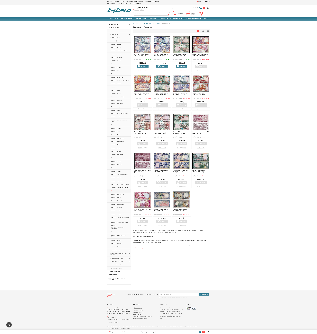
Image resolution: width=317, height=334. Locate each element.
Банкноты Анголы (116, 47)
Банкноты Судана (116, 197)
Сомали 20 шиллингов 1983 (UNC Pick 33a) (160, 132)
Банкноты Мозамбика (117, 154)
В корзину (144, 66)
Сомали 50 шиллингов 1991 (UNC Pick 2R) (180, 210)
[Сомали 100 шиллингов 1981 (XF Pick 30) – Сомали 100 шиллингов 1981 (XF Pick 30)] (162, 161)
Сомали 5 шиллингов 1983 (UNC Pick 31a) (142, 171)
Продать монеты (122, 3)
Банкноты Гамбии (116, 67)
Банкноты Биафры (116, 54)
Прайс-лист (148, 1)
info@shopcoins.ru (139, 10)
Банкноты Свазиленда (117, 177)
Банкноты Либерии (116, 128)
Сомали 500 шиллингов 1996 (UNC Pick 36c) (161, 93)
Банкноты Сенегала (116, 181)
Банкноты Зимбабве (116, 100)
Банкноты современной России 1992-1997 (118, 254)
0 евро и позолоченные (116, 268)
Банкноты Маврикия (116, 134)
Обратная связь (138, 1)
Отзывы (138, 3)
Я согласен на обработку (173, 297)
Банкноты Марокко (116, 151)
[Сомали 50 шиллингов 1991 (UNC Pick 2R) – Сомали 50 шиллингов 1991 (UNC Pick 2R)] (181, 199)
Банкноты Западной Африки (118, 97)
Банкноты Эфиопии (116, 243)
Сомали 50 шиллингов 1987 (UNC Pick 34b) (199, 93)
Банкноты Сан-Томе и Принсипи (119, 174)
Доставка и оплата (119, 1)
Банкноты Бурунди (116, 60)
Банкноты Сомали (116, 191)
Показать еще (138, 248)
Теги (205, 18)
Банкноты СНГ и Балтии (116, 261)
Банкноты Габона (116, 64)
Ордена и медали (141, 18)
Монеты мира (113, 18)
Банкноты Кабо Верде (117, 103)
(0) (142, 59)
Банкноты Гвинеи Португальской (120, 80)
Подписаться (204, 294)
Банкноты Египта (115, 87)
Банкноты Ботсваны (116, 57)
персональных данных (180, 297)
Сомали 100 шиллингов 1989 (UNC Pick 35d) (180, 93)
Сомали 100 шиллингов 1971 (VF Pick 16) (161, 210)
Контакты (109, 1)
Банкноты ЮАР (115, 246)
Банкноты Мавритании (117, 138)
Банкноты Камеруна (116, 107)
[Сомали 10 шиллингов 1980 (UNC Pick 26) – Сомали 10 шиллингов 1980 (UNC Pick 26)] (200, 161)
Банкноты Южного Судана (118, 200)
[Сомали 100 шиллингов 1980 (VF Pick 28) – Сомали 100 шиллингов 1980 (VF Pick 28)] (181, 161)
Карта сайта (155, 1)
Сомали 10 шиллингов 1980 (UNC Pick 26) (199, 171)
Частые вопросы (111, 3)
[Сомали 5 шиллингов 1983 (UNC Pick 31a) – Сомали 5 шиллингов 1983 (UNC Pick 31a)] (142, 161)
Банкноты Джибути (116, 83)
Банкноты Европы (115, 250)
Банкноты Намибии (116, 158)
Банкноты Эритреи (116, 240)
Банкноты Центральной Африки (119, 222)
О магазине (132, 3)
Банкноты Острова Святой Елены (120, 184)
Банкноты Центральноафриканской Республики (118, 227)
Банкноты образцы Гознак (117, 264)
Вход (199, 1)
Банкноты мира (126, 18)
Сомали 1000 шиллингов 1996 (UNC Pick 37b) (200, 54)
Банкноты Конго (115, 116)
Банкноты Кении (115, 110)
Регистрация (206, 1)
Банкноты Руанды (116, 171)
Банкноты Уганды (116, 214)
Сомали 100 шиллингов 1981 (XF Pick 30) (161, 171)
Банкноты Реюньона (116, 164)
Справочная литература (194, 18)
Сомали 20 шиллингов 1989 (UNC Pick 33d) (141, 132)
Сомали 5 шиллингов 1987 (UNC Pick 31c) (200, 132)
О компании (129, 1)
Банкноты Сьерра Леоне (117, 204)
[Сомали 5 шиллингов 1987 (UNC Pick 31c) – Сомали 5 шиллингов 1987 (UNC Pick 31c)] (201, 122)
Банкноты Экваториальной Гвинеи (118, 236)
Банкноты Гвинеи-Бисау (117, 77)
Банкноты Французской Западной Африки (120, 218)
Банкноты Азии (114, 34)
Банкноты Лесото (116, 125)
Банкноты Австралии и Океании (118, 31)
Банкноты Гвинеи (115, 74)
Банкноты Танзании (116, 207)
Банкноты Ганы (115, 70)
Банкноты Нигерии (116, 161)
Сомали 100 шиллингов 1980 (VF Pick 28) (180, 171)
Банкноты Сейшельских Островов (120, 187)
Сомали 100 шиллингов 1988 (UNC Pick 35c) (141, 54)
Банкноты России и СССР (116, 258)
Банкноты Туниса (115, 210)
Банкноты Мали (115, 148)
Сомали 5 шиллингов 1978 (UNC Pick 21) (142, 210)
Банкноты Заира (115, 90)
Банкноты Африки (115, 41)
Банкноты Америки (115, 37)
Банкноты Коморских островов (119, 113)
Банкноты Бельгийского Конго (119, 50)
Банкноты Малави (116, 144)
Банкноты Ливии (115, 131)
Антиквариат (153, 18)
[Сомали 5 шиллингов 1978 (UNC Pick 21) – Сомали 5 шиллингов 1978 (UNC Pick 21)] (142, 199)
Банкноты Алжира (116, 44)
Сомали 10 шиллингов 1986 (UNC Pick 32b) (180, 132)
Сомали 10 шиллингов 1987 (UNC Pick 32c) (180, 54)
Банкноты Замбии (116, 93)
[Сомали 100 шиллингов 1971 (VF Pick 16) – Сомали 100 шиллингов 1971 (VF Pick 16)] (162, 199)
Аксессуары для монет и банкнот (171, 18)
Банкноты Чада (115, 232)
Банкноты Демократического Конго (119, 120)
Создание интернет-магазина (115, 328)
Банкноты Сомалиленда (117, 194)
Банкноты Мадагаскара (117, 141)
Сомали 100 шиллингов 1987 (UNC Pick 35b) (161, 54)
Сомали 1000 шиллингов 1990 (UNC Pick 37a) (142, 93)
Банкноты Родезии (116, 167)
